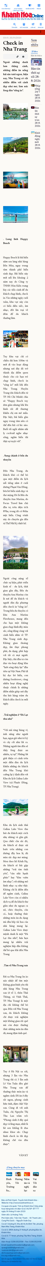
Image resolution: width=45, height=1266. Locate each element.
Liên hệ (32, 27)
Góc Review (24, 27)
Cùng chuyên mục (16, 1167)
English (41, 27)
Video (35, 52)
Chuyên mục (6, 9)
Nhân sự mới (30, 9)
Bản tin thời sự (37, 55)
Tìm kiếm (14, 27)
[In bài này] (22, 56)
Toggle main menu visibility (42, 31)
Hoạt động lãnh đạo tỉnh (18, 9)
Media (39, 9)
